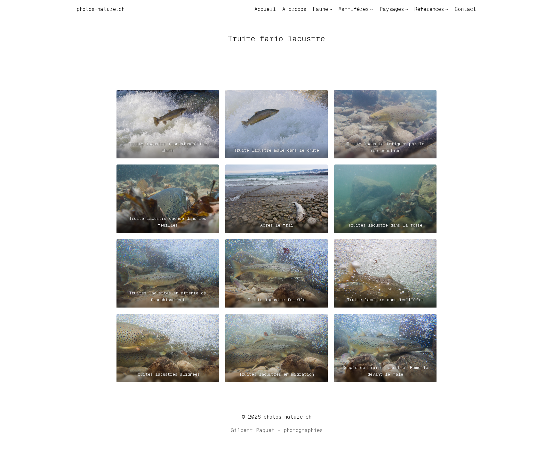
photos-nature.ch (100, 9)
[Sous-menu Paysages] (406, 9)
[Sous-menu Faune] (331, 9)
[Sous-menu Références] (446, 9)
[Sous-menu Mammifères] (371, 9)
